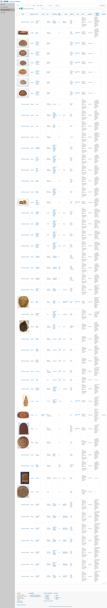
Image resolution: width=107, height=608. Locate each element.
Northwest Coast (54, 146)
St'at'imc (64, 576)
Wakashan (65, 22)
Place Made (55, 14)
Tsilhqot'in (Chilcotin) (65, 505)
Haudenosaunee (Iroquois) (66, 302)
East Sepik (55, 400)
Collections (32, 14)
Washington (55, 115)
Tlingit (64, 212)
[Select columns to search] (18, 5)
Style (78, 14)
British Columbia (54, 21)
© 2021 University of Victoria (54, 606)
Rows (49, 5)
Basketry (32, 21)
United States (54, 117)
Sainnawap (43, 414)
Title (38, 14)
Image (23, 14)
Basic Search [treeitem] (5, 7)
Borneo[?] (54, 104)
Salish (64, 21)
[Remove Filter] (42, 8)
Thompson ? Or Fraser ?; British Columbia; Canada (55, 388)
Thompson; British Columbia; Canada (55, 528)
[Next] (104, 11)
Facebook (48, 595)
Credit (83, 14)
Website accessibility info (35, 595)
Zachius (42, 415)
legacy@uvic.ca (20, 601)
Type (47, 14)
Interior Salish (65, 552)
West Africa (55, 338)
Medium (72, 14)
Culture (65, 14)
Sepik (54, 399)
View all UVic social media (48, 600)
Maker (43, 14)
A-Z (56, 596)
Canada (54, 22)
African (64, 338)
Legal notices (62, 606)
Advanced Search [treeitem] (6, 9)
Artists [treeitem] (4, 12)
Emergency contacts (68, 606)
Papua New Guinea (55, 402)
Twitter (47, 596)
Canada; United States (54, 150)
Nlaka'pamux (65, 551)
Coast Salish (65, 289)
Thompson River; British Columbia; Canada (55, 552)
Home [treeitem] (4, 4)
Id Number (90, 14)
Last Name (104, 14)
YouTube (47, 597)
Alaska (54, 125)
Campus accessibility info (35, 596)
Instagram (48, 598)
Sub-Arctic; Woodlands (55, 257)
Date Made (59, 14)
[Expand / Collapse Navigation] (1, 1)
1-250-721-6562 (20, 602)
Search (57, 595)
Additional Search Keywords (97, 14)
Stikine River (54, 325)
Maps (57, 598)
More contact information (21, 604)
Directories (58, 597)
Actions (57, 5)
